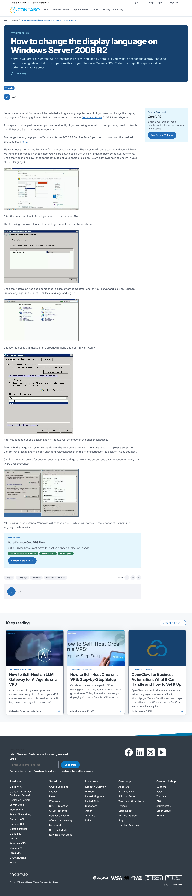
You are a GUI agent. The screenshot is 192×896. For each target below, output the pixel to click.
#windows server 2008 (56, 577)
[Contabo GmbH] (25, 10)
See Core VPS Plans (162, 135)
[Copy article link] (138, 577)
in (133, 577)
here (24, 141)
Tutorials (14, 20)
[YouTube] (162, 752)
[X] (151, 752)
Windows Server (92, 117)
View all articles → (173, 623)
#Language (22, 577)
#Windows (36, 577)
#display (9, 577)
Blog (6, 20)
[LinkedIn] (140, 752)
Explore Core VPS (22, 560)
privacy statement (20, 771)
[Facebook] (129, 752)
